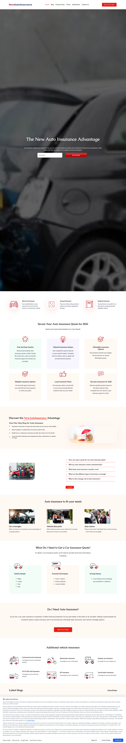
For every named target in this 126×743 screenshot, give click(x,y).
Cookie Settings (106, 740)
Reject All (94, 740)
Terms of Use (15, 740)
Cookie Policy (31, 720)
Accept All (118, 740)
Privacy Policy (7, 740)
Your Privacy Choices (35, 740)
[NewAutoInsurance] (20, 4)
